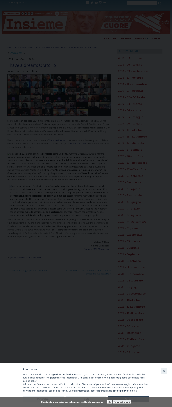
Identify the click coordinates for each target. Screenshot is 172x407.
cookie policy (119, 390)
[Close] (164, 371)
